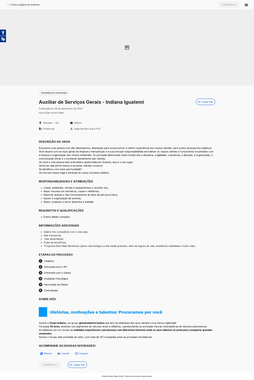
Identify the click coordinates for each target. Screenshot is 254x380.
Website (48, 353)
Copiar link (207, 102)
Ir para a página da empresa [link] (25, 4)
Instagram (83, 353)
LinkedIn (65, 353)
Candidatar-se (229, 4)
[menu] (246, 5)
